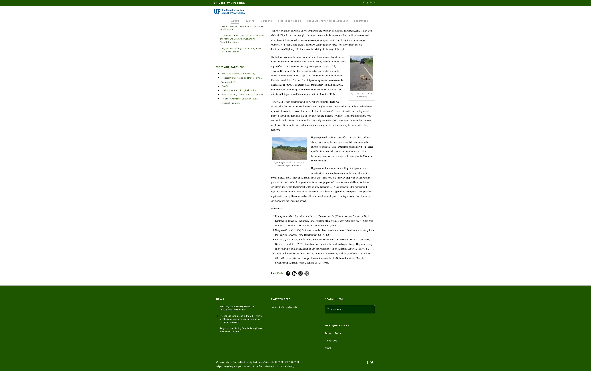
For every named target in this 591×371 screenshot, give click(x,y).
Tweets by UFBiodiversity (284, 307)
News (328, 348)
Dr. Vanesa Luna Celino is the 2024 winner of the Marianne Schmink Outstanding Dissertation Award (242, 38)
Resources (361, 21)
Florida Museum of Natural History (238, 73)
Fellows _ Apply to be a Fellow (327, 21)
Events (249, 21)
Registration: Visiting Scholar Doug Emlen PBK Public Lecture (241, 50)
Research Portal (333, 333)
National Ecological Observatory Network (242, 94)
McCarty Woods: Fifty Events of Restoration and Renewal (241, 27)
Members (266, 21)
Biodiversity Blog (289, 21)
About (235, 21)
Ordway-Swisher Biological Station (239, 90)
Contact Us (331, 341)
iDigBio (225, 86)
